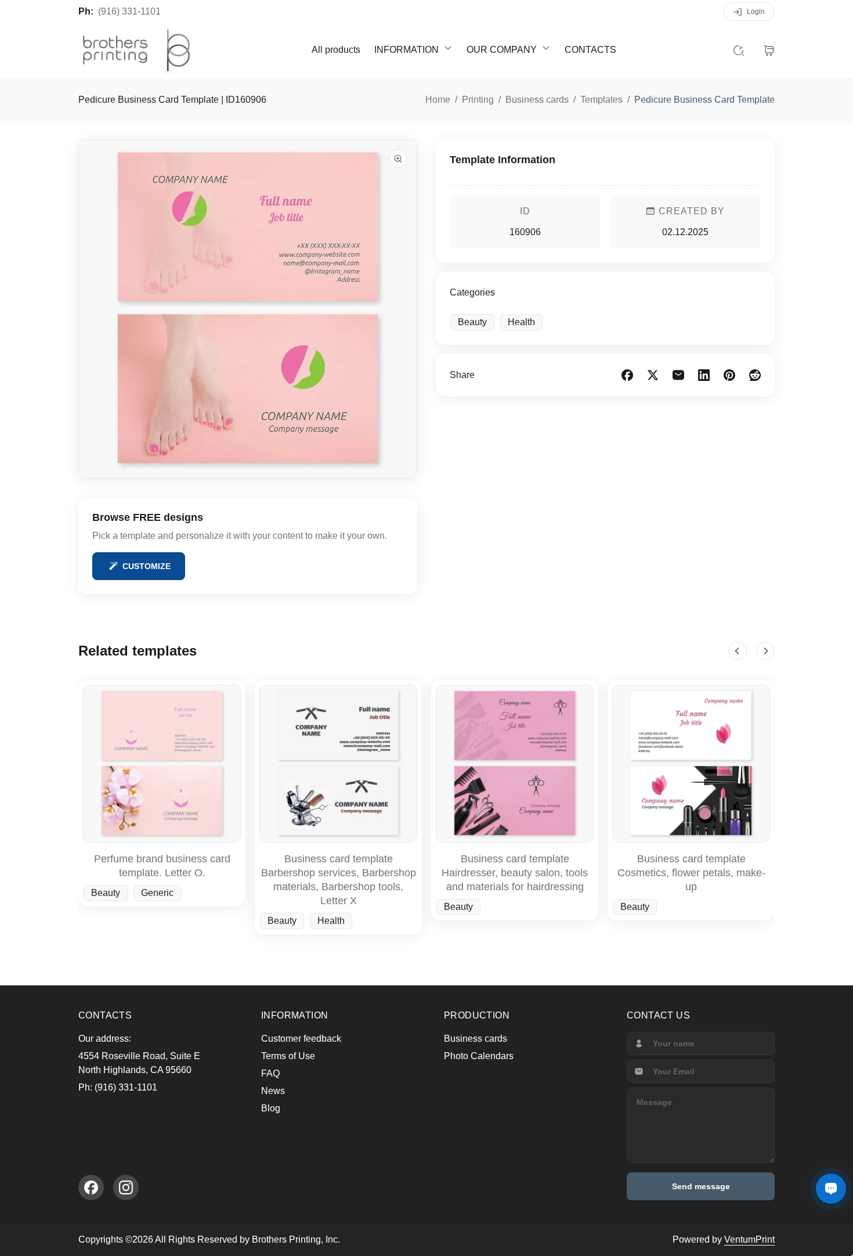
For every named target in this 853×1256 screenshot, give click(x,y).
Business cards (475, 1038)
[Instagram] (126, 1187)
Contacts (590, 50)
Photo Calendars (479, 1056)
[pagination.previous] (737, 651)
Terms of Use (288, 1056)
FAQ (270, 1073)
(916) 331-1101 (129, 11)
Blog (270, 1108)
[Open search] (738, 50)
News (273, 1091)
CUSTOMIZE (146, 566)
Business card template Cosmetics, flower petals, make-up (691, 872)
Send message (701, 1186)
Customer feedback (301, 1038)
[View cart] (769, 50)
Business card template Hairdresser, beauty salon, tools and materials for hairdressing (515, 872)
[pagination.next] (765, 651)
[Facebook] (91, 1187)
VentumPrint (749, 1239)
